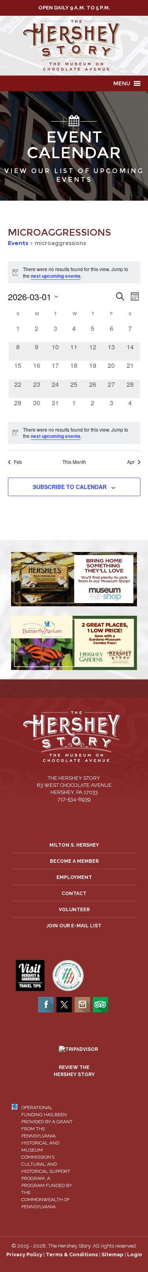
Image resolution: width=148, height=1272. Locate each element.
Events (18, 243)
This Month (74, 462)
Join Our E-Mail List (74, 926)
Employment (74, 877)
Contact (74, 893)
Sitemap (112, 1254)
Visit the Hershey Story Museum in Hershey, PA (74, 46)
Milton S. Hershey (74, 845)
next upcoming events (56, 275)
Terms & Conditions (72, 1254)
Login (134, 1254)
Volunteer (74, 909)
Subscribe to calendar (70, 487)
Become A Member (74, 861)
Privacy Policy (24, 1254)
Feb (18, 462)
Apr (131, 462)
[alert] (74, 433)
